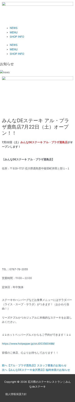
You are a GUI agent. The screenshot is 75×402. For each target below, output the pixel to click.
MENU (14, 32)
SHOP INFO (17, 36)
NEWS (14, 27)
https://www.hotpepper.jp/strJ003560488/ (28, 343)
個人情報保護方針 (16, 394)
